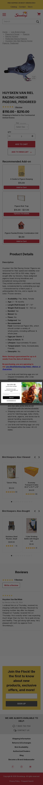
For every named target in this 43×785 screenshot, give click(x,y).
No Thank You (11, 400)
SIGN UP (11, 397)
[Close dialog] (41, 383)
